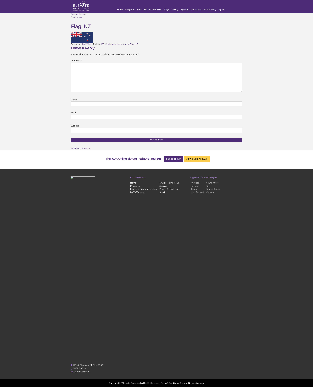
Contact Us (196, 9)
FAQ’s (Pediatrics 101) (169, 183)
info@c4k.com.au (82, 371)
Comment (76, 60)
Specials (185, 9)
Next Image (76, 17)
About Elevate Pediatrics (149, 9)
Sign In (162, 192)
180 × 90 (105, 44)
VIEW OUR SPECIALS (196, 159)
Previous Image (78, 14)
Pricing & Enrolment (169, 189)
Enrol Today (210, 9)
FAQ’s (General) (137, 192)
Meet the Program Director (143, 189)
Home (120, 9)
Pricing (175, 9)
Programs (130, 9)
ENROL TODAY (173, 159)
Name (74, 99)
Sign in (222, 9)
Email (73, 112)
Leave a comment (123, 44)
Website (75, 126)
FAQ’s (166, 9)
